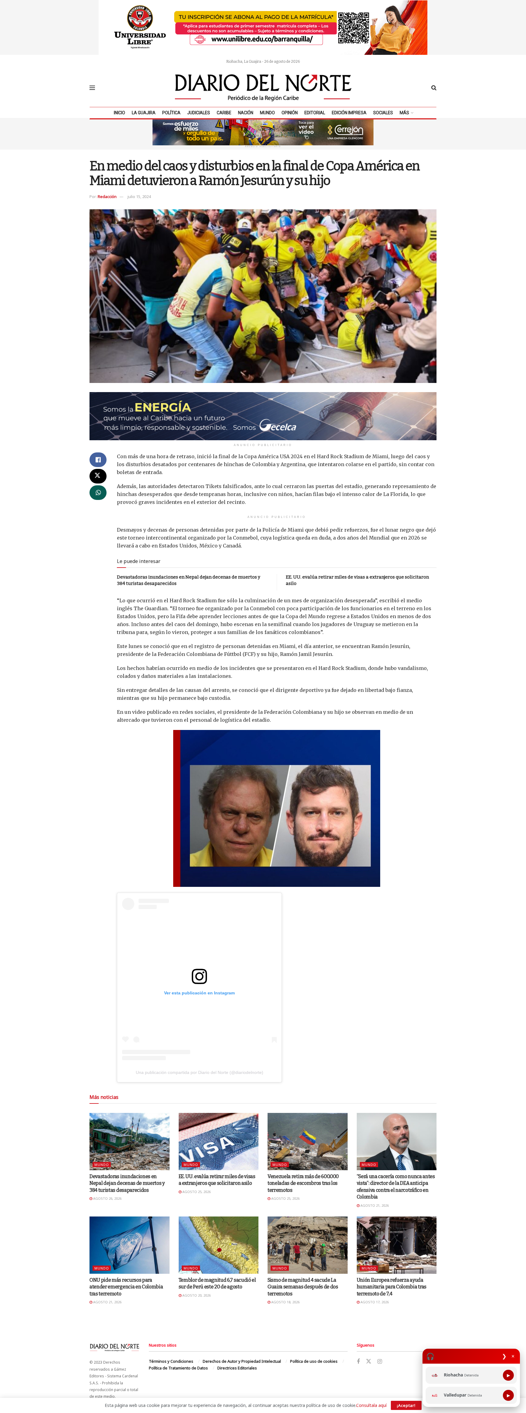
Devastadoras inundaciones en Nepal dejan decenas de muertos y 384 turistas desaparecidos (127, 1183)
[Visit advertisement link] (263, 27)
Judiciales (198, 112)
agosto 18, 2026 (285, 1302)
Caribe (224, 112)
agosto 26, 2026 (106, 1198)
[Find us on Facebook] (358, 1361)
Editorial (314, 112)
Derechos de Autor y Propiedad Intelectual (242, 1361)
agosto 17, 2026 (374, 1302)
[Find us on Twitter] (368, 1361)
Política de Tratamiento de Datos (178, 1368)
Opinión (290, 112)
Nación (245, 112)
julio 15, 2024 (139, 196)
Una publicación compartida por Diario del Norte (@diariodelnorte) (199, 1072)
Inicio (119, 112)
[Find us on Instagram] (379, 1361)
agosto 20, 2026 (196, 1295)
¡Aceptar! (406, 1405)
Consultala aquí (371, 1405)
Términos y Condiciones (171, 1361)
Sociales (383, 112)
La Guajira (144, 112)
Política (171, 112)
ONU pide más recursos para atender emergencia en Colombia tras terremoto (126, 1287)
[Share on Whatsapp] (98, 492)
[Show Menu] (92, 88)
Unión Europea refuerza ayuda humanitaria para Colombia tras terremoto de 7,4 (391, 1287)
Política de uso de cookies (314, 1361)
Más (404, 112)
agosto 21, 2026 (374, 1205)
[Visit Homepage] (263, 88)
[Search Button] (434, 87)
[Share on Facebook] (98, 459)
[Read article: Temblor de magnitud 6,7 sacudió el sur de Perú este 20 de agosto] (219, 1245)
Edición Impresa (349, 112)
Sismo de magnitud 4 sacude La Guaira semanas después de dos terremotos (303, 1287)
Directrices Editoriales (237, 1368)
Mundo (267, 112)
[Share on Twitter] (98, 476)
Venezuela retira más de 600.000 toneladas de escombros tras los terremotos (303, 1183)
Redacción (107, 196)
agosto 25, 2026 (196, 1191)
